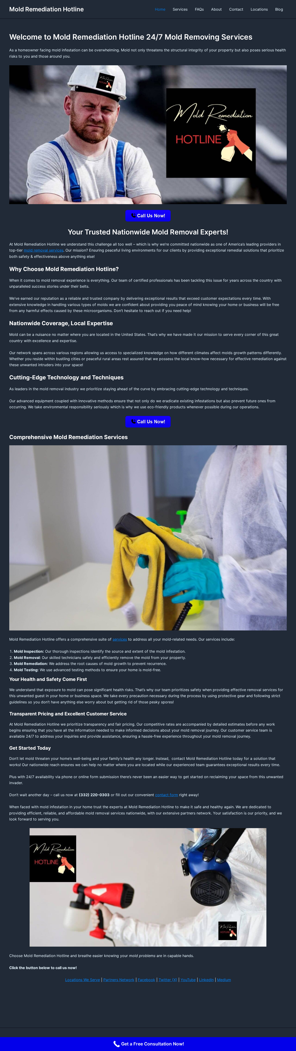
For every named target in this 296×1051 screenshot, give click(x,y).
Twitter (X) (168, 979)
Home (160, 9)
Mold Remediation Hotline (46, 9)
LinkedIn (206, 979)
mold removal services (43, 250)
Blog (279, 9)
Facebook (146, 979)
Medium (224, 979)
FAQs (199, 9)
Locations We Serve (82, 979)
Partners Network (118, 979)
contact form (166, 794)
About (216, 9)
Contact (236, 9)
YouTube (188, 979)
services (120, 639)
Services (180, 9)
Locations (259, 9)
